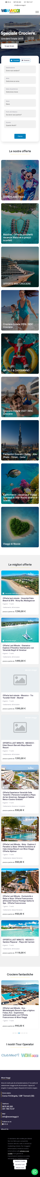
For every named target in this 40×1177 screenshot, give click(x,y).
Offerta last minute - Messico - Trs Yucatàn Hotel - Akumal (18, 696)
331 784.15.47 (8, 1109)
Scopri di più (9, 46)
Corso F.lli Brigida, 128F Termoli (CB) (18, 1096)
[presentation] (29, 38)
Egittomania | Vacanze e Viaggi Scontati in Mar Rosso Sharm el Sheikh (20, 497)
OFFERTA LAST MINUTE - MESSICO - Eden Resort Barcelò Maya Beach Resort (19, 745)
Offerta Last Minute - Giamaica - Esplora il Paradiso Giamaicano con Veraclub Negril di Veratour (18, 647)
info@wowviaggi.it (10, 1117)
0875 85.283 (7, 1106)
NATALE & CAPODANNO (16, 370)
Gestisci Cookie (20, 1161)
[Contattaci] (34, 1172)
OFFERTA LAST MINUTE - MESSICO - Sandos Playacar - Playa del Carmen (19, 941)
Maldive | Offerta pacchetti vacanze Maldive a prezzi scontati (18, 237)
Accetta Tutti (20, 1164)
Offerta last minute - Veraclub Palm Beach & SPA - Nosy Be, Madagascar (19, 599)
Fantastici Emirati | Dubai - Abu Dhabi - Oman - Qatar (20, 456)
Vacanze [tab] (26, 60)
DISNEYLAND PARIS (14, 197)
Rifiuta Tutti (20, 1168)
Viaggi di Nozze (11, 544)
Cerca (20, 136)
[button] (13, 1033)
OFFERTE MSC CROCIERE (17, 283)
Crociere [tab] (16, 60)
